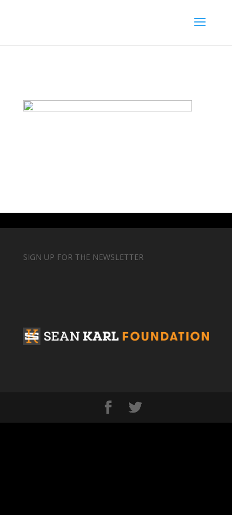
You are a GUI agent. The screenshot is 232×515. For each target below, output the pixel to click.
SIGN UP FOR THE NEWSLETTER (83, 257)
